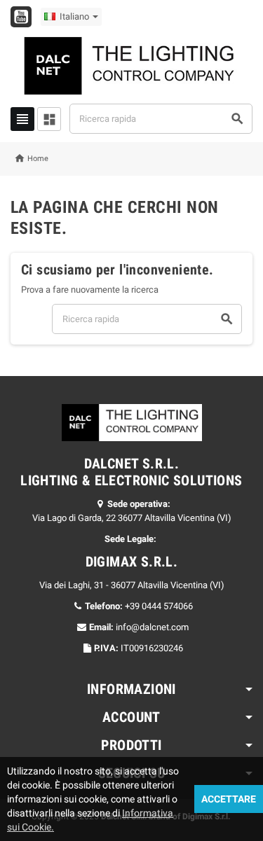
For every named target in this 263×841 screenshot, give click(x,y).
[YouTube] (21, 16)
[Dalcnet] (132, 65)
